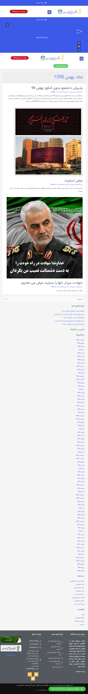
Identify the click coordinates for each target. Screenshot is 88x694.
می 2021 (81, 531)
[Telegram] (79, 46)
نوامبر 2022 (80, 488)
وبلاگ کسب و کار (79, 604)
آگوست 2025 (80, 379)
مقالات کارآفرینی (79, 601)
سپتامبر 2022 (80, 495)
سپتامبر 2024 (80, 416)
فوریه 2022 (80, 515)
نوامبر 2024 (80, 409)
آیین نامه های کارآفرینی (77, 581)
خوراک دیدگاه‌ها (79, 621)
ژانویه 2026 (80, 363)
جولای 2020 (80, 564)
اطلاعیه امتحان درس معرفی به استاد (73, 324)
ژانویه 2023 (80, 482)
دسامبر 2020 (80, 548)
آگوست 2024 (80, 419)
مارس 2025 (80, 396)
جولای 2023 (80, 462)
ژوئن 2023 (81, 465)
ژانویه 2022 (80, 518)
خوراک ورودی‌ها (79, 618)
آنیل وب (36, 690)
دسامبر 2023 (80, 445)
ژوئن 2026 (81, 346)
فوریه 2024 (80, 439)
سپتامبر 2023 (80, 455)
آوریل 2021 (80, 534)
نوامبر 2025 (80, 370)
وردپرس (82, 624)
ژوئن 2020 (81, 567)
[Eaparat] (79, 43)
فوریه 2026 (80, 360)
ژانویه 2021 (80, 544)
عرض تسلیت (74, 180)
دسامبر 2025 (80, 366)
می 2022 (81, 508)
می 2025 (81, 389)
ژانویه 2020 (80, 571)
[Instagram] (7, 25)
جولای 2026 (80, 343)
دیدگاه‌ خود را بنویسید (76, 92)
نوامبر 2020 (80, 551)
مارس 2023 (80, 475)
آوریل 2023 (80, 472)
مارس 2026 (80, 356)
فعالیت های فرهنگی (78, 598)
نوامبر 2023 (80, 449)
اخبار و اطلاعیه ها (63, 92)
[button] (49, 12)
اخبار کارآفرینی (80, 584)
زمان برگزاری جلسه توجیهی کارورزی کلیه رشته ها (69, 321)
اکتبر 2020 (81, 554)
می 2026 (81, 350)
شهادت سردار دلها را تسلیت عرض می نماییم (52, 283)
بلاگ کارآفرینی (80, 591)
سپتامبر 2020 (80, 558)
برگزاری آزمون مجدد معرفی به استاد (73, 318)
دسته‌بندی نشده (79, 594)
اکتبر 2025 (81, 373)
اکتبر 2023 (81, 452)
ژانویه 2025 (80, 402)
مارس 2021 (80, 538)
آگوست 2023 (80, 459)
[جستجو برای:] (44, 299)
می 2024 (81, 429)
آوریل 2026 (80, 353)
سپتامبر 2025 (80, 376)
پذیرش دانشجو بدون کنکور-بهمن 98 (57, 88)
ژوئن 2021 (81, 528)
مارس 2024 (80, 435)
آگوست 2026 (80, 340)
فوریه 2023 (80, 478)
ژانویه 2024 (80, 442)
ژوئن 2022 (81, 505)
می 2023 (81, 469)
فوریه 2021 (80, 541)
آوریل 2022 (80, 511)
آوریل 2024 (80, 432)
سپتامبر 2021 (80, 521)
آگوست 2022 (80, 498)
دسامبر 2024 (80, 406)
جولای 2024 (80, 422)
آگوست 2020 (80, 561)
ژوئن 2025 (81, 386)
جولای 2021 (80, 525)
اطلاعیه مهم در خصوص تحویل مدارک (73, 311)
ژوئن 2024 (81, 426)
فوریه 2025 (80, 399)
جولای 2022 (80, 501)
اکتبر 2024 (81, 412)
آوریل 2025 (80, 393)
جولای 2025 (80, 383)
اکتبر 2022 (81, 492)
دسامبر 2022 (80, 485)
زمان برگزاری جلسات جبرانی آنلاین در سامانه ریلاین (69, 314)
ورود (83, 614)
